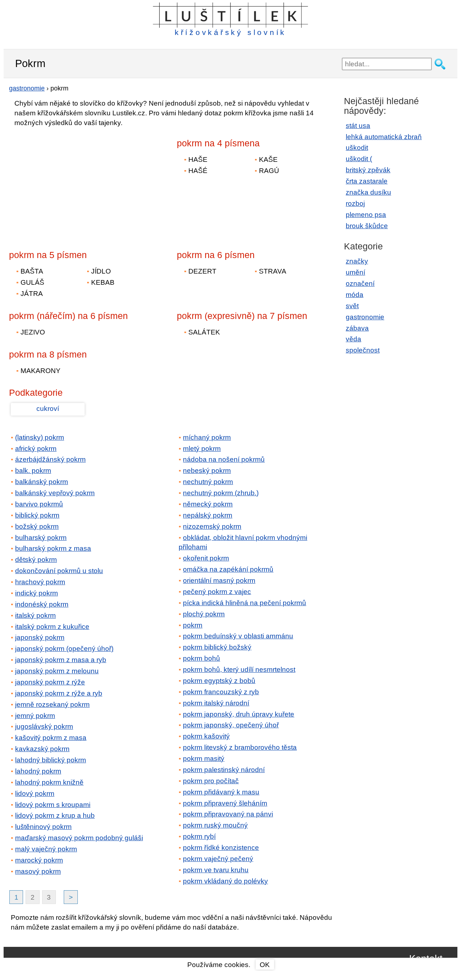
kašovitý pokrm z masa (50, 737)
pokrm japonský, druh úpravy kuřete (238, 714)
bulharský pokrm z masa (53, 548)
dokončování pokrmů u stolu (59, 571)
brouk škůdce (367, 226)
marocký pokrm (39, 860)
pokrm (192, 625)
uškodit (357, 147)
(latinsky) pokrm (39, 437)
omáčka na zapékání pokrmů (228, 569)
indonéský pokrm (41, 604)
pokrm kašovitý (206, 736)
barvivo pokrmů (39, 504)
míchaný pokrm (207, 437)
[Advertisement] (72, 183)
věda (353, 339)
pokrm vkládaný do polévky (225, 881)
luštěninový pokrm (43, 826)
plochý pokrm (204, 614)
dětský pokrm (36, 559)
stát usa (358, 125)
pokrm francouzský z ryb (221, 692)
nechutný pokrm (208, 482)
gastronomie (365, 317)
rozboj (355, 203)
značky (357, 261)
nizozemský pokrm (212, 526)
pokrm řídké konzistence (221, 847)
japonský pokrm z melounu (57, 671)
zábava (357, 328)
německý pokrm (208, 504)
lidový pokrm (34, 793)
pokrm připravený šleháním (225, 803)
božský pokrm (37, 526)
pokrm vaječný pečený (218, 859)
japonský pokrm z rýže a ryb (58, 693)
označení (360, 283)
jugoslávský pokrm (44, 726)
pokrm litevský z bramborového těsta (240, 747)
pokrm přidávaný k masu (221, 792)
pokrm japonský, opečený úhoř (231, 725)
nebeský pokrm (207, 470)
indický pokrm (36, 593)
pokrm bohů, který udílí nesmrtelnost (239, 669)
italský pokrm (35, 615)
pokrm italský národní (216, 703)
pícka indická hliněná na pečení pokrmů (244, 603)
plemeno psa (366, 214)
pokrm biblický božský (217, 647)
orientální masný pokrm (219, 580)
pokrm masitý (203, 758)
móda (354, 294)
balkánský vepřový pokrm (55, 493)
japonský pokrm (39, 637)
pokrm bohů (201, 658)
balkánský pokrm (41, 482)
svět (352, 306)
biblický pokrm (37, 515)
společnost (363, 350)
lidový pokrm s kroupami (52, 804)
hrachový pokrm (40, 582)
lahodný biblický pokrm (50, 760)
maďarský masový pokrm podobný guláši (79, 838)
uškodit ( (359, 159)
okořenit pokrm (206, 558)
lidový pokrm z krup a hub (55, 815)
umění (355, 272)
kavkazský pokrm (42, 749)
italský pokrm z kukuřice (52, 626)
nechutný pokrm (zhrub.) (221, 493)
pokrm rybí (199, 836)
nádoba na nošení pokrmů (224, 459)
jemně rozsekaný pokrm (52, 704)
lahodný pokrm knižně (49, 782)
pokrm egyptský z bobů (219, 680)
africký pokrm (36, 448)
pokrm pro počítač (211, 781)
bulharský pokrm (41, 537)
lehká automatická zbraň (384, 137)
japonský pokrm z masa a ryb (60, 660)
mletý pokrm (202, 448)
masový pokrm (38, 871)
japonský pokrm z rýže (50, 682)
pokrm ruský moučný (215, 825)
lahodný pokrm (38, 771)
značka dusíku (368, 192)
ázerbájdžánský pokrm (50, 459)
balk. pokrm (33, 470)
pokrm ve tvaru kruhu (216, 870)
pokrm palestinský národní (224, 769)
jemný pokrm (35, 715)
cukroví (47, 408)
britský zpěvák (368, 170)
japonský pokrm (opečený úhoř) (64, 648)
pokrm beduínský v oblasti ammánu (238, 636)
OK (265, 964)
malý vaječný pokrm (46, 849)
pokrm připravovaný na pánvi (228, 814)
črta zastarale (367, 181)
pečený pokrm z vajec (217, 591)
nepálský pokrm (207, 515)
